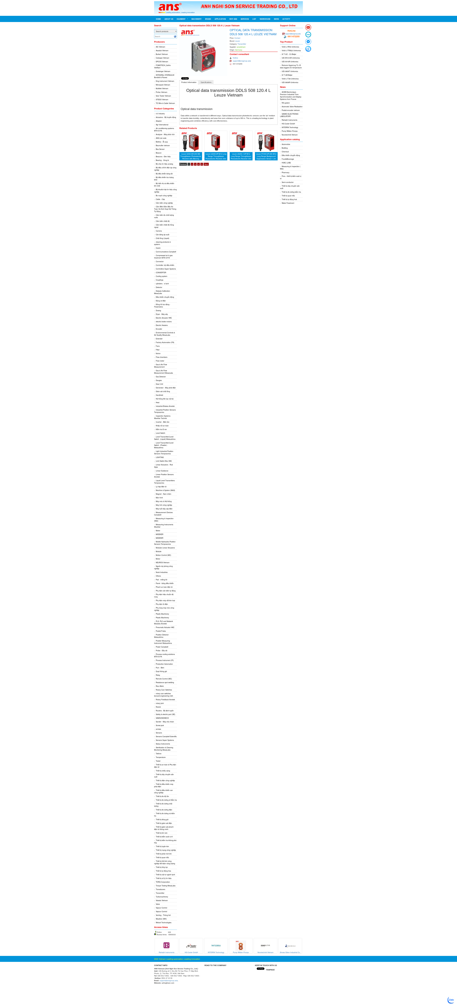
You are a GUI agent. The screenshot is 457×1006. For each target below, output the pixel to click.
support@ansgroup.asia (242, 61)
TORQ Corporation (163, 882)
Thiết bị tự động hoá (289, 199)
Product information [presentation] (188, 82)
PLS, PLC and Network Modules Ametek (163, 622)
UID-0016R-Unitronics (290, 61)
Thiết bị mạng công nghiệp (166, 850)
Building (285, 148)
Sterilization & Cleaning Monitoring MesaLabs (163, 748)
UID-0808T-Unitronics (290, 71)
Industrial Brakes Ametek (165, 406)
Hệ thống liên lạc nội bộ (165, 399)
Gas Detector (161, 376)
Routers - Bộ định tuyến (165, 710)
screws (158, 729)
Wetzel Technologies (163, 922)
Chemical (285, 151)
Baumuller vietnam (163, 145)
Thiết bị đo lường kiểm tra (291, 192)
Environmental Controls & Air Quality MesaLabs (164, 333)
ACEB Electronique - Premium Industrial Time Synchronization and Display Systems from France (290, 95)
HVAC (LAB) (286, 162)
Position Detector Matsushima (161, 635)
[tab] (188, 82)
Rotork (158, 707)
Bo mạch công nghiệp (164, 195)
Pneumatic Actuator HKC (165, 627)
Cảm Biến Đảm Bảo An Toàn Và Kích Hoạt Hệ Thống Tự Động (165, 209)
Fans (158, 346)
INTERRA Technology (290, 127)
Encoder (159, 329)
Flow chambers (161, 357)
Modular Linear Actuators (165, 547)
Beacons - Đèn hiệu (163, 156)
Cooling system (161, 276)
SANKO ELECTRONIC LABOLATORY (289, 115)
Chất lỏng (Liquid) (162, 238)
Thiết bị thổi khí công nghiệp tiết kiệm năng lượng (164, 862)
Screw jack (160, 725)
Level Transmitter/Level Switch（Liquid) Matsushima (164, 437)
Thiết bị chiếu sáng (163, 770)
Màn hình (159, 497)
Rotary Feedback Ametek (165, 699)
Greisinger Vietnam (163, 71)
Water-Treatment (288, 203)
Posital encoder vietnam (291, 110)
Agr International (162, 124)
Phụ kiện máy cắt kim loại (165, 600)
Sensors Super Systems (165, 740)
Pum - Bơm (160, 667)
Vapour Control (161, 908)
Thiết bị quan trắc (162, 857)
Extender (159, 338)
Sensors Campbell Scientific (166, 736)
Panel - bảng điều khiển (165, 583)
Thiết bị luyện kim (162, 846)
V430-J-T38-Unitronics (290, 78)
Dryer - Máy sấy (162, 314)
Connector (160, 261)
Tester (158, 761)
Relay (158, 675)
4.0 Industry (160, 113)
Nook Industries (162, 572)
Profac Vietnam (161, 92)
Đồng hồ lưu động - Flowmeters (162, 305)
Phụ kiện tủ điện (162, 604)
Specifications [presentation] (206, 82)
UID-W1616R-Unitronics (291, 58)
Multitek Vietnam (162, 88)
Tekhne (158, 753)
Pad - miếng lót (161, 579)
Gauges (159, 380)
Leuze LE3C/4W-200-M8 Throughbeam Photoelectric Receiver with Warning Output (190, 157)
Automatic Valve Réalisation (292, 106)
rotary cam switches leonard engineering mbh (163, 694)
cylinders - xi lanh (162, 283)
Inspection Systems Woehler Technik (162, 417)
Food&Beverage (288, 159)
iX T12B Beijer (287, 75)
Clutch (158, 248)
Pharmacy (285, 172)
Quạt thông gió (161, 671)
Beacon (158, 153)
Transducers (160, 889)
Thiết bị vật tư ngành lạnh (165, 874)
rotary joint (160, 703)
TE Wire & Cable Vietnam (165, 103)
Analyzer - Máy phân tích (165, 134)
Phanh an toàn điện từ (164, 587)
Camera (159, 231)
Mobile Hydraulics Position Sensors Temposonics (165, 542)
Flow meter (160, 361)
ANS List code (161, 138)
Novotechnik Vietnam (290, 134)
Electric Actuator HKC (164, 318)
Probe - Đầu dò (161, 650)
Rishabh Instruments (289, 120)
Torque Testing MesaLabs (165, 885)
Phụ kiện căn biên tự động (166, 590)
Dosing (158, 310)
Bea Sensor (160, 149)
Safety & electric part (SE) (165, 714)
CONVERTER (161, 272)
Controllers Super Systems (166, 269)
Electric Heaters (162, 325)
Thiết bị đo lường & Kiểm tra (166, 800)
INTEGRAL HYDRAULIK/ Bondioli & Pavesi (164, 76)
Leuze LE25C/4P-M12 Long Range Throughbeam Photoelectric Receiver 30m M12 (216, 157)
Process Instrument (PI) (165, 660)
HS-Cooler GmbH (288, 123)
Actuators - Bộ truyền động (166, 117)
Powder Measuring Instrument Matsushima (163, 642)
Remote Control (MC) (164, 678)
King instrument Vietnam (165, 81)
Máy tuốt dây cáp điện (164, 508)
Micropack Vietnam (163, 85)
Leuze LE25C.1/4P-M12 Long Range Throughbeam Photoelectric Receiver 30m (241, 156)
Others (158, 576)
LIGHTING (160, 457)
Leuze (237, 41)
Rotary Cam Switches (164, 690)
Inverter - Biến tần (162, 422)
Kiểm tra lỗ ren (161, 429)
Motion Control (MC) (163, 555)
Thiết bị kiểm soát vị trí (164, 836)
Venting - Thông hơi (163, 915)
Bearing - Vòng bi (162, 160)
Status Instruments (163, 744)
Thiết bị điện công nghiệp (165, 780)
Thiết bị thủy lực (162, 867)
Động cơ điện (161, 300)
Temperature (161, 757)
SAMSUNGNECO (162, 718)
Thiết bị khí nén (161, 833)
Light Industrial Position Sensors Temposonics (163, 452)
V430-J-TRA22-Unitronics (291, 50)
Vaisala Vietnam (162, 900)
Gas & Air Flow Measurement (160, 365)
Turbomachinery (162, 896)
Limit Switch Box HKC (164, 461)
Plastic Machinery (162, 614)
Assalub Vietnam (162, 50)
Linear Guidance (162, 471)
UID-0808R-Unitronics (290, 82)
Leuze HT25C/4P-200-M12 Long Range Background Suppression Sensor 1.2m (266, 156)
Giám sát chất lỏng (163, 391)
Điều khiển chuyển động (165, 297)
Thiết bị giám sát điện (164, 823)
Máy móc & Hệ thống (164, 501)
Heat (157, 402)
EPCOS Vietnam (162, 61)
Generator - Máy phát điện (166, 387)
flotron (158, 353)
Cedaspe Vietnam (162, 58)
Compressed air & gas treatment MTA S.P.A (163, 256)
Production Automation (164, 664)
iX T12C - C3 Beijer (289, 54)
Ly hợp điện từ (161, 486)
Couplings (159, 280)
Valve (158, 904)
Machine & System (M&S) (165, 490)
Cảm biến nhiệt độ (163, 221)
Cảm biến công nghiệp (164, 203)
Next (206, 164)
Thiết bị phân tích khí (164, 854)
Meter (158, 530)
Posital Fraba (161, 631)
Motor (158, 559)
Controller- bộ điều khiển (165, 265)
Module (158, 551)
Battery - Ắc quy (162, 142)
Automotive (286, 144)
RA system (286, 103)
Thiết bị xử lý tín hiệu (163, 878)
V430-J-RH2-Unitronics (290, 47)
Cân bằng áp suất (162, 234)
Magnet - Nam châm (163, 494)
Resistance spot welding (165, 682)
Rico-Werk (160, 686)
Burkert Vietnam (162, 54)
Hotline (235, 58)
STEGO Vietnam (162, 99)
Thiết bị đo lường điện (164, 809)
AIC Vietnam (160, 47)
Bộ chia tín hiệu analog (164, 164)
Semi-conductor (288, 182)
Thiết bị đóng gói (162, 819)
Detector (159, 287)
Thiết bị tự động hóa (163, 871)
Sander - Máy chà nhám (165, 721)
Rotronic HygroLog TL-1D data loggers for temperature (291, 66)
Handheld (159, 395)
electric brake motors (164, 321)
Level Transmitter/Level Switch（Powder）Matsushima (163, 445)
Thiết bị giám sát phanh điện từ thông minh (164, 828)
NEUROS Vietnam (162, 562)
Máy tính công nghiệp (164, 505)
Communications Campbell (166, 251)
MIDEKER (159, 534)
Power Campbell (162, 647)
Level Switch (160, 433)
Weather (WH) (161, 919)
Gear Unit (159, 384)
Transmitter (160, 893)
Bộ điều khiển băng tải (164, 173)
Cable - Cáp (160, 199)
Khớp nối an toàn (162, 425)
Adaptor (159, 121)
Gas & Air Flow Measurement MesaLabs (163, 371)
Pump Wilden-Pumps (290, 131)
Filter (158, 350)
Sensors (159, 733)
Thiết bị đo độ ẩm (162, 796)
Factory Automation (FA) (165, 342)
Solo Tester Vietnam (163, 96)
